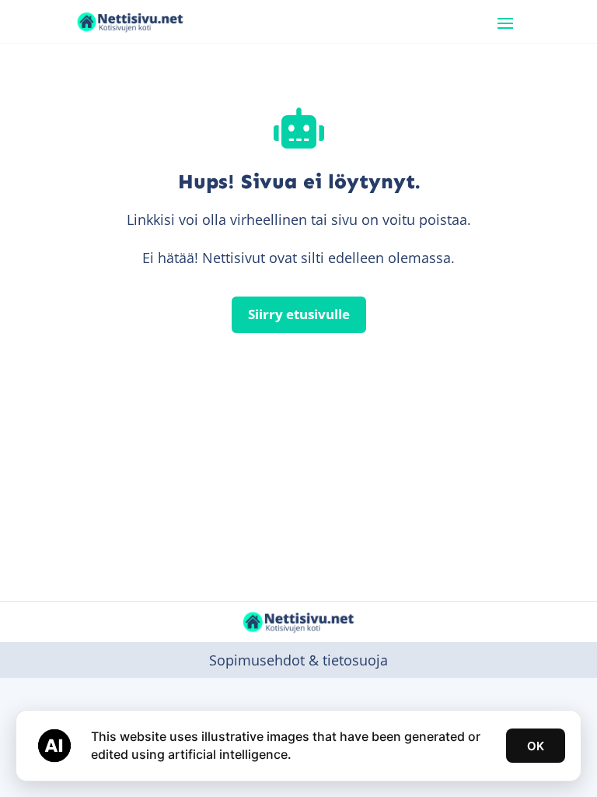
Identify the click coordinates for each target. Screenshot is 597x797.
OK (535, 746)
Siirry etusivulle (299, 314)
